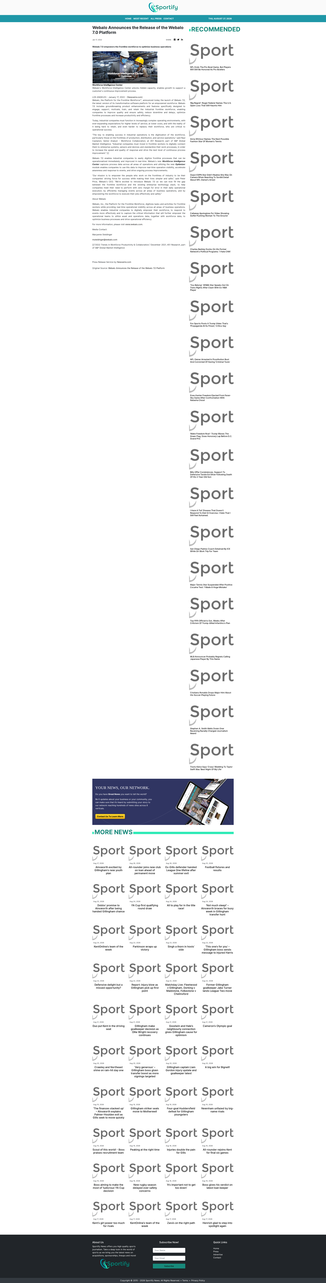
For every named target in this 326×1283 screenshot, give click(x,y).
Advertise (218, 1254)
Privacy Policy (198, 1280)
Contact (217, 1257)
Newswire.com (135, 97)
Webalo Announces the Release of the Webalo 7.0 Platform (136, 268)
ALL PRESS (156, 18)
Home (216, 1248)
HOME (128, 18)
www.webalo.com (133, 224)
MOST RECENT (141, 18)
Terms (185, 1280)
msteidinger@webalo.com (104, 239)
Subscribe (169, 1266)
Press (216, 1251)
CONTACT (169, 18)
